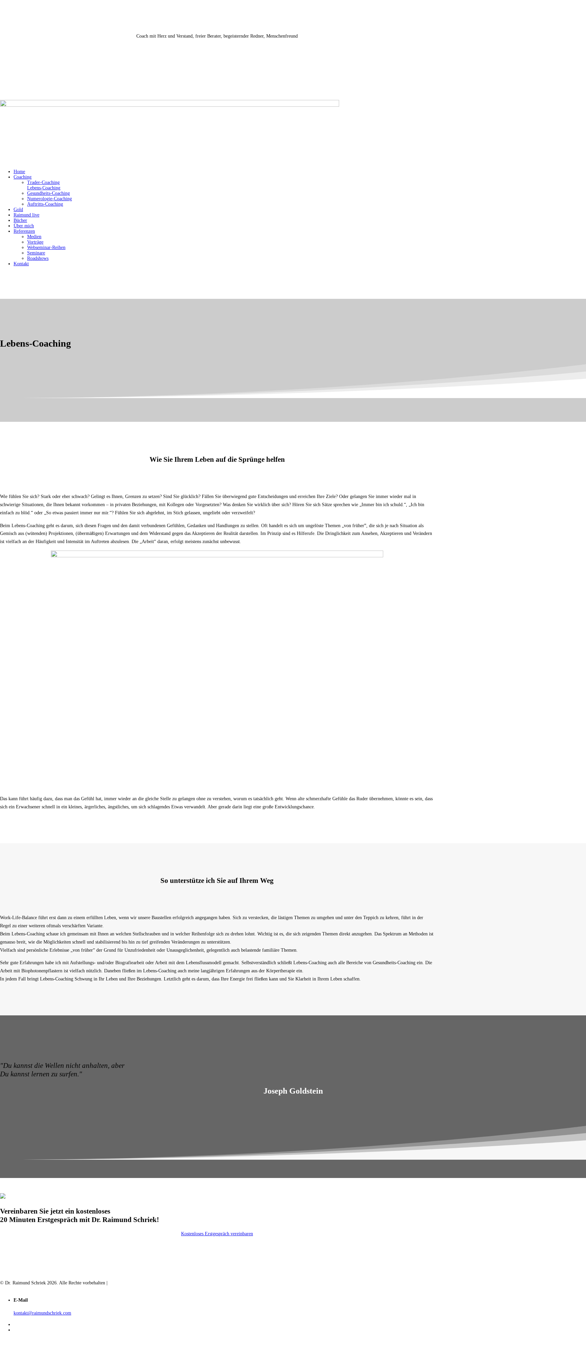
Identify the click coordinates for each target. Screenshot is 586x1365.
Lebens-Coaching (43, 187)
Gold (18, 209)
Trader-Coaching (43, 182)
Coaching (23, 177)
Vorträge (35, 242)
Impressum (26, 1288)
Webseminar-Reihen (46, 247)
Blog (4, 1288)
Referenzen (24, 231)
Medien (34, 236)
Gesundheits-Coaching (48, 193)
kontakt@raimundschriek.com (42, 1313)
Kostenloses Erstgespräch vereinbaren (217, 1233)
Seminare (36, 252)
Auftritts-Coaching (45, 204)
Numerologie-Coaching (49, 198)
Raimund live (26, 215)
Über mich (24, 225)
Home (19, 171)
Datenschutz (55, 1288)
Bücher (20, 220)
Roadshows (37, 258)
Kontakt (21, 263)
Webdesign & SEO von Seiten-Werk (144, 1282)
